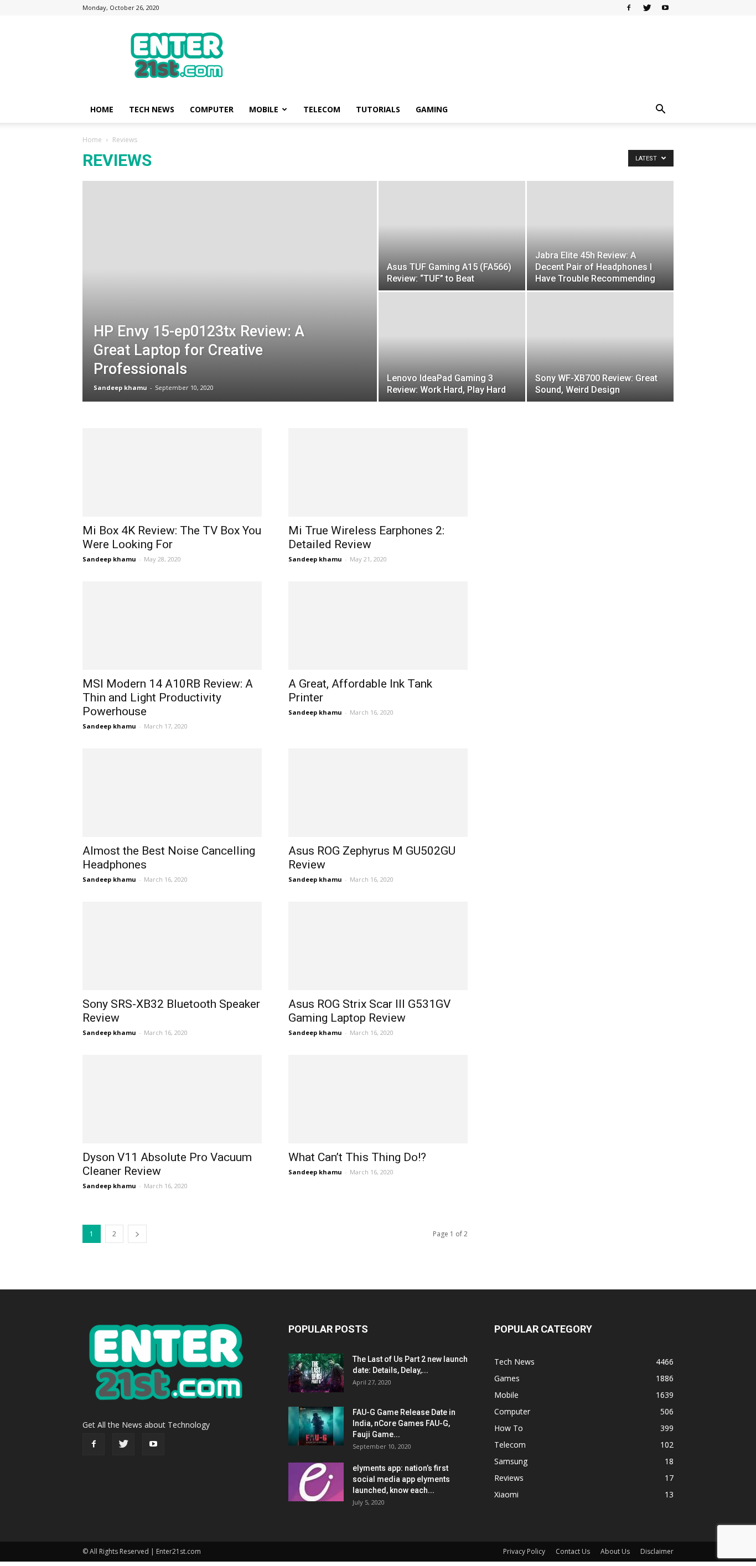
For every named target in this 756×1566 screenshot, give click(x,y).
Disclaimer (657, 1551)
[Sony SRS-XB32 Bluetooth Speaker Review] (172, 946)
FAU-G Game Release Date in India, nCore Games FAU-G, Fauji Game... (404, 1423)
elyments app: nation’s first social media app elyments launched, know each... (401, 1479)
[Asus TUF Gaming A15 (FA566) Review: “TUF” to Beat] (452, 235)
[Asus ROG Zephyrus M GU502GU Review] (378, 792)
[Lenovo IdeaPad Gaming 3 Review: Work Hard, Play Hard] (452, 347)
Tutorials (378, 109)
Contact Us (573, 1551)
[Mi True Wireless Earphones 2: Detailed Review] (378, 472)
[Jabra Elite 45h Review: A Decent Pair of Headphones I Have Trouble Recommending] (600, 235)
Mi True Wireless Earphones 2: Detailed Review (366, 537)
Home (101, 109)
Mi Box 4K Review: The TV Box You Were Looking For (171, 537)
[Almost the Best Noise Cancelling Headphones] (172, 792)
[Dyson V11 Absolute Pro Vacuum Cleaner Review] (172, 1099)
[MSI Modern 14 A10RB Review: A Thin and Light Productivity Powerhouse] (172, 625)
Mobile (263, 109)
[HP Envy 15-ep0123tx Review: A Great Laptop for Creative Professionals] (229, 308)
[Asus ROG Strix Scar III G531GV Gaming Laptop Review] (378, 946)
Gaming (432, 109)
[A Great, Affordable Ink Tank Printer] (378, 625)
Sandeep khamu (120, 387)
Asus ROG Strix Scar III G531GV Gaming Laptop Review (369, 1010)
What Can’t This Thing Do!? (357, 1157)
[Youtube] (665, 7)
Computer (212, 109)
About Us (615, 1551)
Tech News (151, 109)
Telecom (321, 109)
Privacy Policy (524, 1551)
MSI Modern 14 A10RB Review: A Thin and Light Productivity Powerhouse (167, 697)
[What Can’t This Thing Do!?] (378, 1099)
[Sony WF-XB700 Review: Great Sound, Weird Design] (600, 347)
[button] (660, 110)
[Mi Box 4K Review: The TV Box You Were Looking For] (172, 472)
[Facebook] (628, 7)
